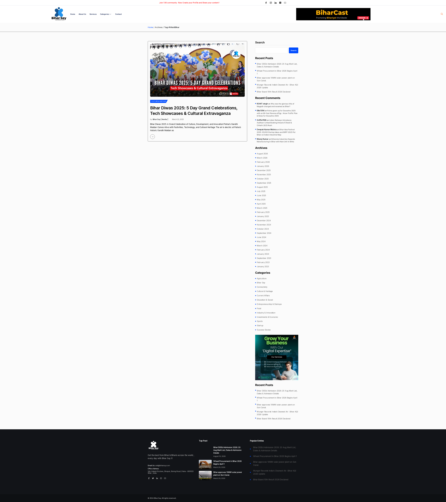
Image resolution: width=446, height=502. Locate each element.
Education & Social (265, 300)
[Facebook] (266, 2)
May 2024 (261, 241)
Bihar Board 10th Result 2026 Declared (273, 92)
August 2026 (262, 153)
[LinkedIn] (275, 2)
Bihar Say (261, 282)
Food (259, 308)
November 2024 (264, 225)
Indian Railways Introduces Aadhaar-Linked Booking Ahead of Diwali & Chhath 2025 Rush (274, 122)
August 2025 (262, 187)
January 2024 (263, 254)
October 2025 (263, 179)
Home (72, 14)
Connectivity (262, 287)
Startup (260, 325)
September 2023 (264, 258)
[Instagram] (271, 2)
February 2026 (263, 162)
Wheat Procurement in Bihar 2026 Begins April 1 (277, 72)
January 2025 (263, 216)
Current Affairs (263, 295)
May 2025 (261, 199)
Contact (118, 14)
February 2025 (263, 212)
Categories (104, 14)
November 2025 (264, 174)
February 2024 (263, 250)
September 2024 (264, 233)
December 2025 (264, 170)
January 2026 (263, 166)
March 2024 (262, 245)
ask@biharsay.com (162, 465)
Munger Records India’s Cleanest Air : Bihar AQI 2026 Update (277, 86)
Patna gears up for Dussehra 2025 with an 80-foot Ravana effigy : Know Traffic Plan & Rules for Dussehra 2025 (277, 113)
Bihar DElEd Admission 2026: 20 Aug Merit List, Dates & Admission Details (277, 65)
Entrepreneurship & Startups (269, 304)
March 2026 (262, 158)
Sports (260, 321)
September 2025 (264, 183)
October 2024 (263, 229)
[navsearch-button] (441, 14)
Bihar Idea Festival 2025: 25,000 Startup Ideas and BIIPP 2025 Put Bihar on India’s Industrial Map (276, 132)
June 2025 (261, 195)
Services (93, 14)
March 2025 (262, 208)
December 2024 (264, 220)
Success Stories (264, 330)
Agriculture (261, 278)
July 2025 (261, 191)
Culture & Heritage (158, 101)
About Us (82, 14)
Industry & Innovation (266, 313)
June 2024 (261, 237)
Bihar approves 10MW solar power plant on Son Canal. (276, 79)
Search (260, 42)
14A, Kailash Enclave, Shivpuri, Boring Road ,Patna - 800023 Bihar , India (170, 472)
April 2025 (261, 204)
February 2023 (263, 262)
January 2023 (263, 266)
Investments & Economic (267, 317)
